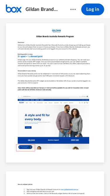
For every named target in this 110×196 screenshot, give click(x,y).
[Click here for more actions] (73, 9)
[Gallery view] (88, 181)
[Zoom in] (65, 181)
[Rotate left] (77, 181)
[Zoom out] (45, 181)
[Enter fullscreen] (98, 181)
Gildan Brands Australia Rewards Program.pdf (42, 9)
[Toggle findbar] (11, 181)
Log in (92, 9)
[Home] (13, 9)
